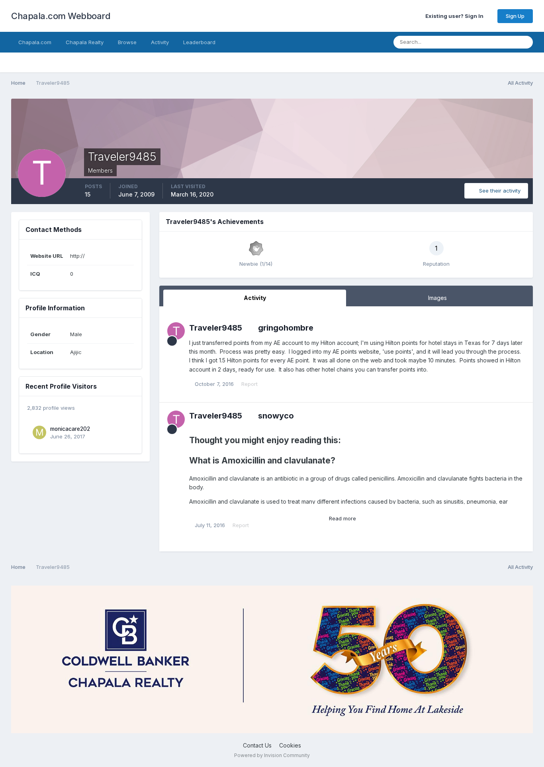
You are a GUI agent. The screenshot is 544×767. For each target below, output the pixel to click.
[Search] (524, 42)
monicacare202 (70, 429)
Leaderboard (199, 42)
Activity (160, 42)
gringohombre (285, 328)
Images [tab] (437, 297)
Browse (127, 42)
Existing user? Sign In (455, 16)
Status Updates (487, 42)
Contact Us (257, 745)
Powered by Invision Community (272, 755)
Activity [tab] (255, 297)
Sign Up (515, 16)
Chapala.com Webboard (60, 16)
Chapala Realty (85, 42)
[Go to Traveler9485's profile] (176, 331)
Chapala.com (34, 42)
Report (249, 384)
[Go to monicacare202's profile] (39, 432)
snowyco (276, 415)
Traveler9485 (215, 328)
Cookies (290, 745)
